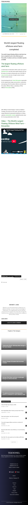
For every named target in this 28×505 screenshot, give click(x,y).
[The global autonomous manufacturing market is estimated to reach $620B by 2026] (14, 389)
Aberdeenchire (4, 71)
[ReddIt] (21, 38)
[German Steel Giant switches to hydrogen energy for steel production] (14, 374)
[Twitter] (9, 38)
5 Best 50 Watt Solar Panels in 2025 (8, 404)
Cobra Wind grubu (16, 80)
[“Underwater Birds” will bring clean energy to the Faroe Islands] (14, 342)
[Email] (24, 38)
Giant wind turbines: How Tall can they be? (10, 416)
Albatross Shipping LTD (14, 478)
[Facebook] (6, 38)
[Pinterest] (12, 38)
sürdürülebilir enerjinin (10, 115)
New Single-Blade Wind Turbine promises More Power (12, 410)
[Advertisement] (14, 216)
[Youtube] (17, 460)
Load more (13, 442)
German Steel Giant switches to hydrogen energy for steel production (13, 378)
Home (3, 15)
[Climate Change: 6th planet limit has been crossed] (14, 358)
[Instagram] (6, 460)
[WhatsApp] (15, 38)
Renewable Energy (10, 15)
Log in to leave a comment (14, 322)
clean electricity (4, 75)
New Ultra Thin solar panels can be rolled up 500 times (12, 437)
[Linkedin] (18, 38)
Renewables (8, 87)
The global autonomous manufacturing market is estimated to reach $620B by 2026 (13, 393)
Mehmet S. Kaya (14, 304)
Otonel (14, 475)
